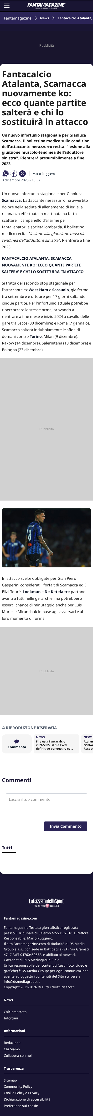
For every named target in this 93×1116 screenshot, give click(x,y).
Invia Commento (66, 826)
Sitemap (10, 1080)
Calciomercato (15, 1011)
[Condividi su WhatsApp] (5, 173)
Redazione (12, 1042)
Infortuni (11, 1018)
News (44, 18)
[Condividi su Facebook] (13, 173)
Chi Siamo (12, 1049)
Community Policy (18, 1086)
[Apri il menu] (7, 6)
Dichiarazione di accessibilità (27, 1099)
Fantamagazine (17, 18)
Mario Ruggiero (44, 174)
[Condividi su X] (22, 173)
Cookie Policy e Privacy (21, 1093)
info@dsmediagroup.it (22, 981)
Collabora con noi (18, 1055)
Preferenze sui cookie (21, 1105)
